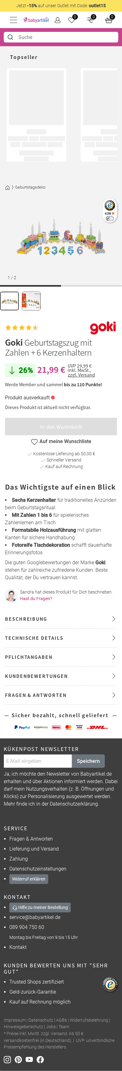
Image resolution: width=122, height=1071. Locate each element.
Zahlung (18, 859)
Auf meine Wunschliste (65, 441)
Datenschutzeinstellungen (37, 869)
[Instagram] (9, 1059)
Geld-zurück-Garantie (32, 992)
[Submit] (11, 37)
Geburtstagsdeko (30, 187)
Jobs (51, 1026)
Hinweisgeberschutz (23, 1026)
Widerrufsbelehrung (89, 1020)
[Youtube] (31, 1059)
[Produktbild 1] (9, 301)
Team (63, 1026)
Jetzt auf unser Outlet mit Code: (61, 5)
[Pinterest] (20, 1059)
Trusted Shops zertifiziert (36, 982)
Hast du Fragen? (36, 598)
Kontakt (18, 947)
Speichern (88, 761)
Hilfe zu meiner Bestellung (42, 907)
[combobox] (61, 37)
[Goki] (103, 327)
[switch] (110, 218)
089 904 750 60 (26, 927)
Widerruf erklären (28, 878)
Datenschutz (40, 1020)
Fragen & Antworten (31, 839)
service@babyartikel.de (34, 917)
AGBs (61, 1020)
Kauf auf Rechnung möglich (40, 1002)
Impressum (15, 1020)
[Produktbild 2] (31, 301)
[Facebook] (41, 1059)
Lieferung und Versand (34, 849)
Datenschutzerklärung (74, 804)
